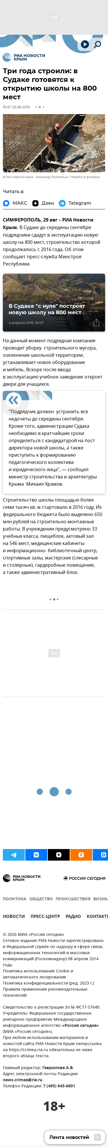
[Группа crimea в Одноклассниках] (81, 855)
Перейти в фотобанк (85, 177)
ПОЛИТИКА (14, 899)
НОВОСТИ (14, 917)
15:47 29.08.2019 (16, 107)
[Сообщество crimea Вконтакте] (36, 855)
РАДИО (73, 917)
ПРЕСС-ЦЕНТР (45, 917)
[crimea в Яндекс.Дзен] (59, 855)
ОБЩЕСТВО (41, 899)
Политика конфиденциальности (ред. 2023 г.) (48, 983)
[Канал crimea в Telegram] (14, 855)
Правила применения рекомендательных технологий (45, 992)
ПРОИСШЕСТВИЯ (73, 899)
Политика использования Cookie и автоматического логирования (38, 974)
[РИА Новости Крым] (23, 57)
